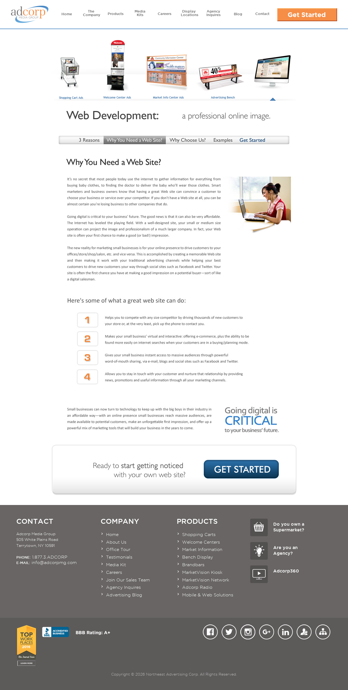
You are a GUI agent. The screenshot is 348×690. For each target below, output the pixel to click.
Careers (165, 14)
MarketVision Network (205, 580)
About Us (116, 542)
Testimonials (119, 557)
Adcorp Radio (197, 587)
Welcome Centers (201, 542)
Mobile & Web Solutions (207, 595)
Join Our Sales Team (128, 580)
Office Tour (118, 549)
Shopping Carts (199, 534)
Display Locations (189, 13)
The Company (91, 13)
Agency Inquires (213, 13)
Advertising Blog (124, 595)
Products (116, 14)
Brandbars (193, 564)
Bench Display (197, 557)
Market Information (202, 549)
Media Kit (116, 564)
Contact (262, 14)
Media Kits (140, 13)
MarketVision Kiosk (202, 572)
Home (66, 14)
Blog (238, 14)
